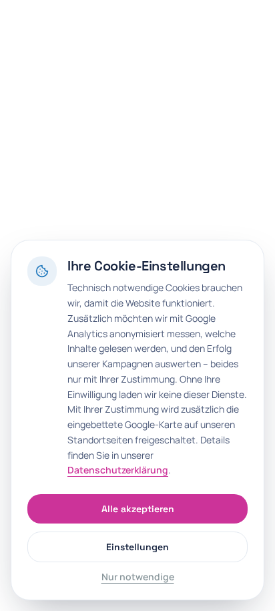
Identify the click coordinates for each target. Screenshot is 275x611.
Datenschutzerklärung (117, 469)
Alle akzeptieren (137, 509)
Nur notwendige (137, 576)
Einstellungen (137, 547)
